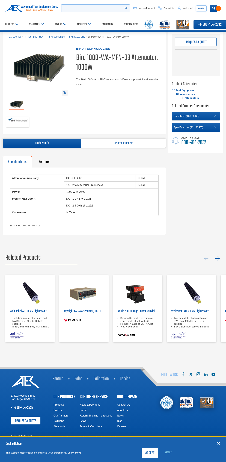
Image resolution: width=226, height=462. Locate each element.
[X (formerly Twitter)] (191, 374)
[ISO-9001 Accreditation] (206, 402)
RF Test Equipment (35, 37)
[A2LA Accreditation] (186, 402)
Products (58, 404)
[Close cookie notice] (218, 443)
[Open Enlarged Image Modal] (65, 93)
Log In (201, 9)
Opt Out (168, 453)
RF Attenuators (76, 37)
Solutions (58, 420)
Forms (83, 410)
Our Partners (61, 415)
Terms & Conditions (91, 426)
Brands (57, 410)
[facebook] (183, 374)
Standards (59, 426)
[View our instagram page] (198, 374)
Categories (15, 37)
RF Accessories (56, 37)
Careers (121, 426)
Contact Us (123, 404)
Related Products (123, 143)
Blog (119, 420)
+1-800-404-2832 (22, 407)
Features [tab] (44, 161)
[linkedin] (206, 374)
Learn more (74, 452)
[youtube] (213, 374)
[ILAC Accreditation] (166, 402)
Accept (149, 453)
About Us (122, 410)
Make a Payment (90, 404)
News (120, 415)
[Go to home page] (31, 8)
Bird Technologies (93, 48)
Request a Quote (25, 421)
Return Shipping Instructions (96, 415)
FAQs (83, 420)
